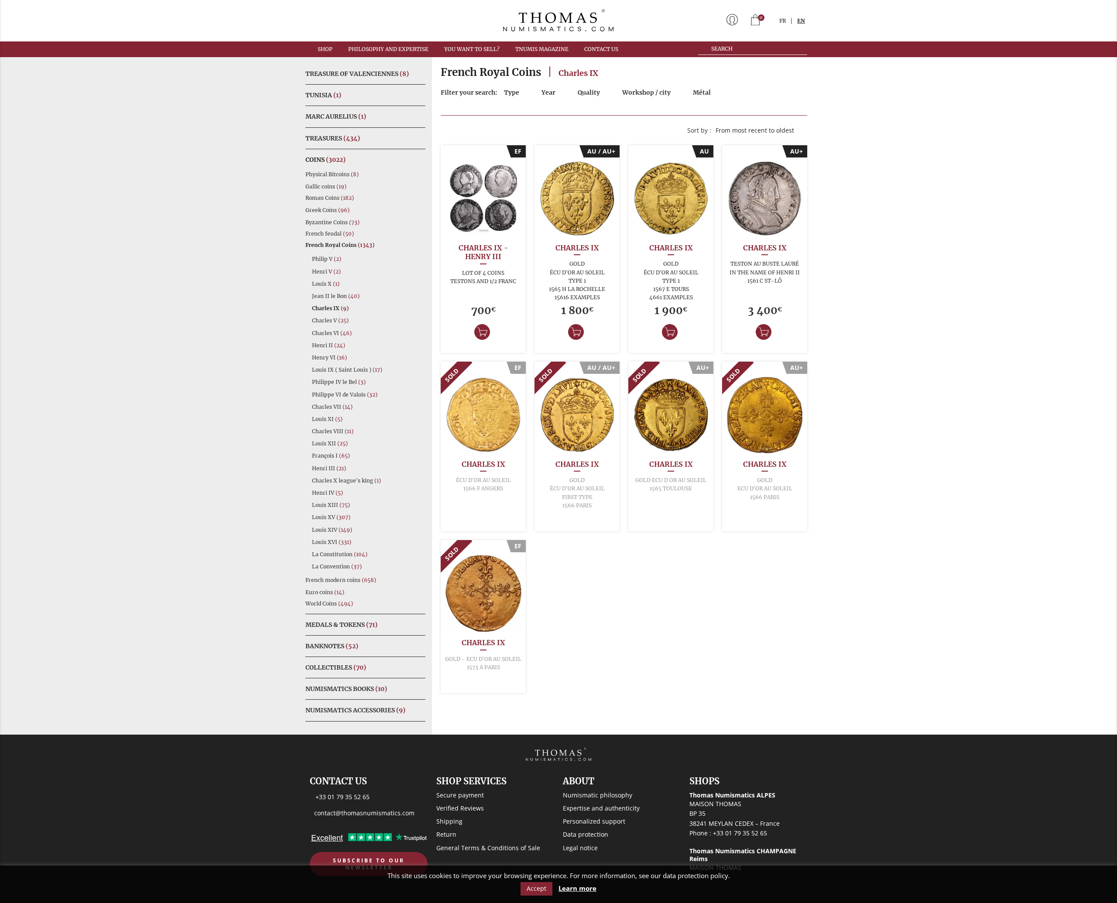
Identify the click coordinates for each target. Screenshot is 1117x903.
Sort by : (699, 130)
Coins (325, 160)
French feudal (329, 233)
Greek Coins (327, 210)
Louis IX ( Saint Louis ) (347, 369)
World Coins (329, 603)
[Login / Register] (732, 20)
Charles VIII (332, 431)
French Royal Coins (339, 245)
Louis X (325, 283)
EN (801, 20)
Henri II (328, 345)
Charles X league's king (346, 480)
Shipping (449, 821)
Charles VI (332, 333)
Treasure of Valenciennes (357, 74)
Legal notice (580, 848)
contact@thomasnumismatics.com (364, 813)
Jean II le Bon (336, 296)
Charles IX (330, 308)
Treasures (332, 138)
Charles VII (332, 407)
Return (446, 834)
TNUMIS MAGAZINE (542, 49)
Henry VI (329, 357)
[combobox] (759, 130)
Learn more (577, 888)
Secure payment (460, 795)
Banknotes (331, 646)
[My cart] (755, 20)
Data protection (585, 834)
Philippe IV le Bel (339, 382)
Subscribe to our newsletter (368, 864)
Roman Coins (329, 198)
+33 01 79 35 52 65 (342, 797)
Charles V (330, 320)
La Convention (337, 566)
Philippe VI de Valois (344, 394)
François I (331, 455)
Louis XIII (331, 505)
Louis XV (331, 517)
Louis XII (330, 443)
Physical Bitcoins (332, 174)
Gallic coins (325, 186)
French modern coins (340, 580)
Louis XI (327, 419)
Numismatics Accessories (355, 710)
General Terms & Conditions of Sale (488, 848)
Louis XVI (331, 542)
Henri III (329, 468)
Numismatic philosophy (597, 795)
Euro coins (324, 592)
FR (782, 20)
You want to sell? (472, 49)
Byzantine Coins (332, 222)
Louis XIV (332, 530)
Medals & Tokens (341, 625)
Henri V (326, 271)
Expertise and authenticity (601, 808)
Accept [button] (536, 888)
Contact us (601, 49)
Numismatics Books (346, 689)
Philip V (326, 259)
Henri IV (327, 492)
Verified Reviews (460, 808)
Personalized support (594, 821)
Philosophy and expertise (388, 49)
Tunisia (323, 95)
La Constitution (339, 554)
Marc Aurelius (335, 116)
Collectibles (335, 667)
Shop (325, 49)
